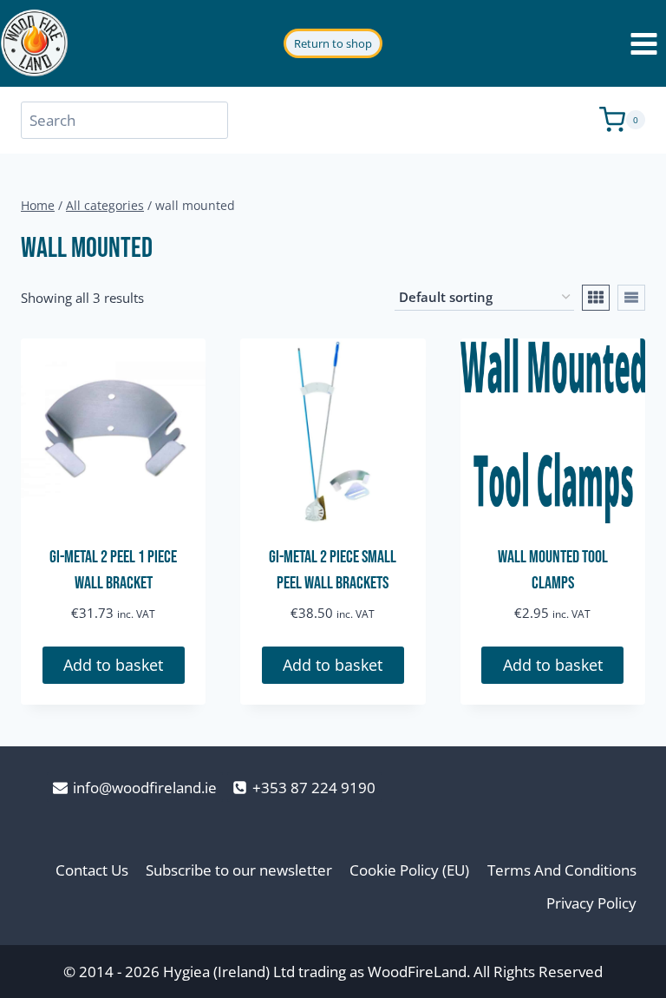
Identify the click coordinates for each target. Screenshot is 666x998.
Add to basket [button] (113, 664)
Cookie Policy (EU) (409, 870)
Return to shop (333, 43)
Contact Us (92, 870)
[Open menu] (643, 43)
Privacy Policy (591, 903)
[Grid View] (596, 298)
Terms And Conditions (562, 870)
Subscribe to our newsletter (239, 870)
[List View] (631, 298)
